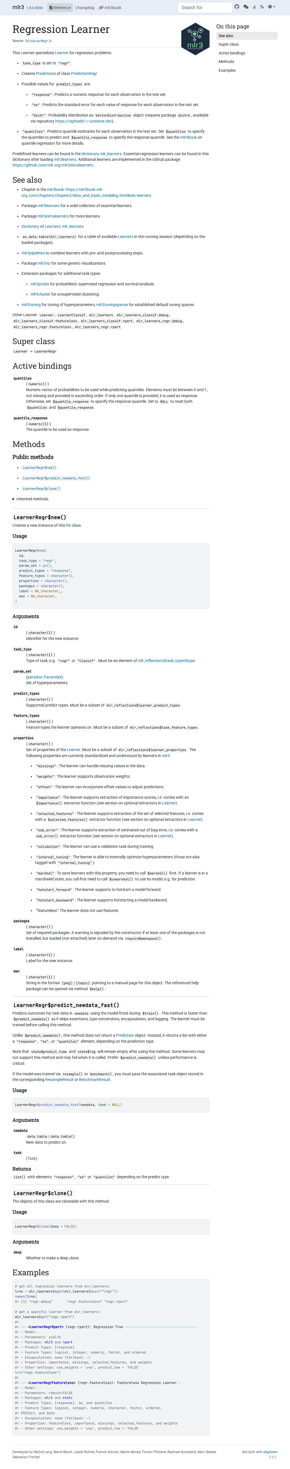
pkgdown (270, 1452)
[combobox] (205, 7)
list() (19, 1177)
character (60, 576)
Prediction (45, 73)
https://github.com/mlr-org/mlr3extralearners (52, 165)
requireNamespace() (143, 938)
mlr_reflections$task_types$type (166, 660)
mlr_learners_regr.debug (159, 321)
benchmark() (101, 1074)
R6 (68, 525)
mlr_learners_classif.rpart (107, 321)
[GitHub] (236, 6)
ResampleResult (59, 1079)
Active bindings (232, 53)
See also (226, 35)
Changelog (84, 7)
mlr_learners (110, 153)
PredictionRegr (84, 73)
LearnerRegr (26, 550)
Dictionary (30, 226)
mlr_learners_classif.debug (143, 315)
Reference (61, 7)
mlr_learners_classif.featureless (45, 321)
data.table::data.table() (51, 1136)
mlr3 (18, 7)
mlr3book (112, 7)
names (20, 1296)
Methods (226, 61)
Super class (229, 44)
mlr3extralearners (53, 216)
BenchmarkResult (94, 1079)
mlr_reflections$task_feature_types (163, 727)
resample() (72, 1074)
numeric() (37, 384)
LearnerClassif (71, 315)
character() (39, 699)
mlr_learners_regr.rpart (98, 327)
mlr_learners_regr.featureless (42, 327)
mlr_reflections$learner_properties (152, 750)
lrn (18, 1372)
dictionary (90, 153)
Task (31, 1158)
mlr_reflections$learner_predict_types (143, 705)
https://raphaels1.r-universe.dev (83, 121)
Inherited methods (32, 499)
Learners (52, 226)
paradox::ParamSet (44, 677)
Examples (227, 70)
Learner (62, 52)
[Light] (272, 6)
